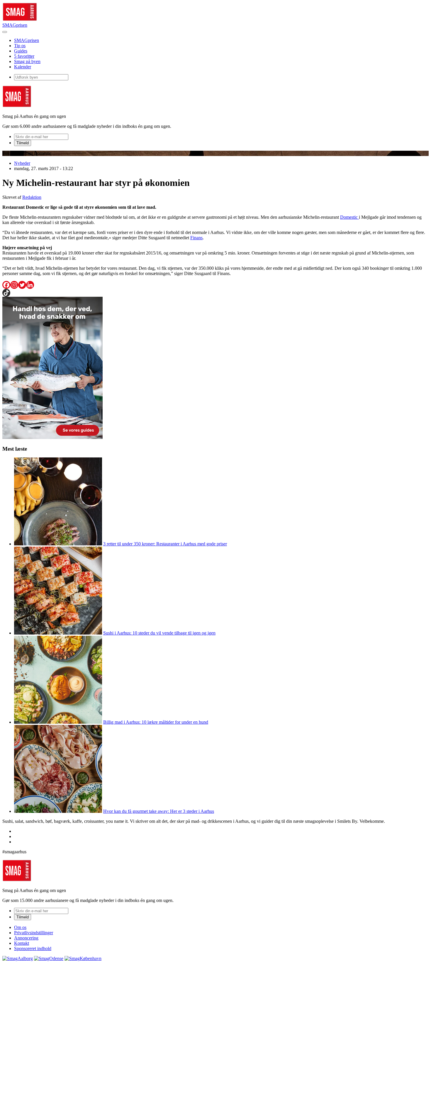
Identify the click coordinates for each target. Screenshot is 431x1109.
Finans (196, 237)
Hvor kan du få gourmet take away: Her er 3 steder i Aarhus (158, 811)
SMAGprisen (14, 25)
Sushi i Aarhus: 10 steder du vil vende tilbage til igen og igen (159, 632)
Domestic (349, 217)
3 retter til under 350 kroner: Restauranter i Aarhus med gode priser (165, 543)
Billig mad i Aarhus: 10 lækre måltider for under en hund (155, 722)
